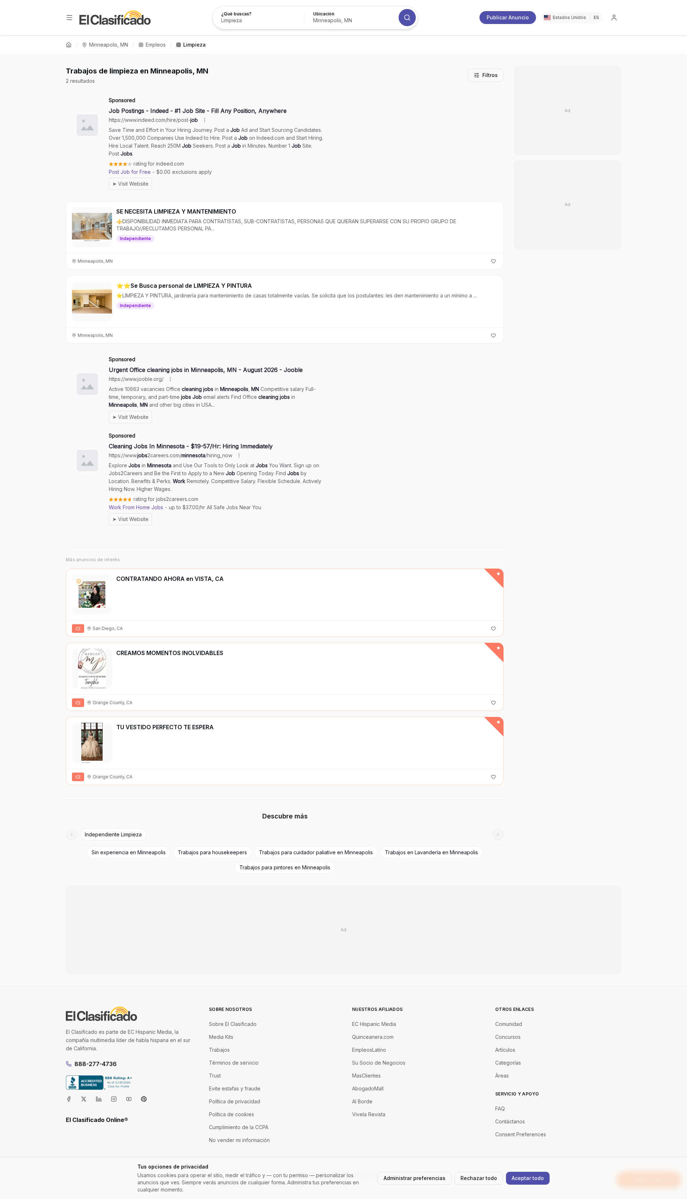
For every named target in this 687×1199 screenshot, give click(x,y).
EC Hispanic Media (374, 1024)
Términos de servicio (234, 1063)
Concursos (508, 1037)
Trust (215, 1076)
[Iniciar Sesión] (614, 17)
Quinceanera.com (373, 1037)
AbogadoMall (368, 1088)
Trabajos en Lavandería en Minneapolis (431, 852)
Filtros (490, 75)
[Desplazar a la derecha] (498, 834)
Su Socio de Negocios (378, 1063)
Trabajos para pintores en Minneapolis (284, 867)
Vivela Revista (368, 1114)
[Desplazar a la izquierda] (71, 834)
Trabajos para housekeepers (212, 852)
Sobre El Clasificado (233, 1024)
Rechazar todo (479, 1178)
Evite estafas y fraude (234, 1088)
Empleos (156, 45)
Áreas (502, 1076)
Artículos (505, 1050)
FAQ (500, 1108)
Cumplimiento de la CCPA (238, 1127)
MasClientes (366, 1076)
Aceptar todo (528, 1178)
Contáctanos (510, 1121)
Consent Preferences (520, 1134)
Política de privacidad (234, 1101)
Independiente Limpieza (113, 834)
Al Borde (362, 1101)
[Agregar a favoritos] (493, 261)
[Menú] (69, 17)
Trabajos (219, 1050)
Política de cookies (231, 1114)
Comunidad (508, 1024)
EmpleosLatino (369, 1050)
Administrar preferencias (414, 1178)
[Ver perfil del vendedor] (79, 581)
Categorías (508, 1063)
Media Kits (221, 1037)
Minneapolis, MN (108, 45)
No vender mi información (239, 1140)
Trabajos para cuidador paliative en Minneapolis (316, 852)
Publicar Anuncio (508, 17)
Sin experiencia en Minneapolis (129, 852)
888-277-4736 (95, 1063)
